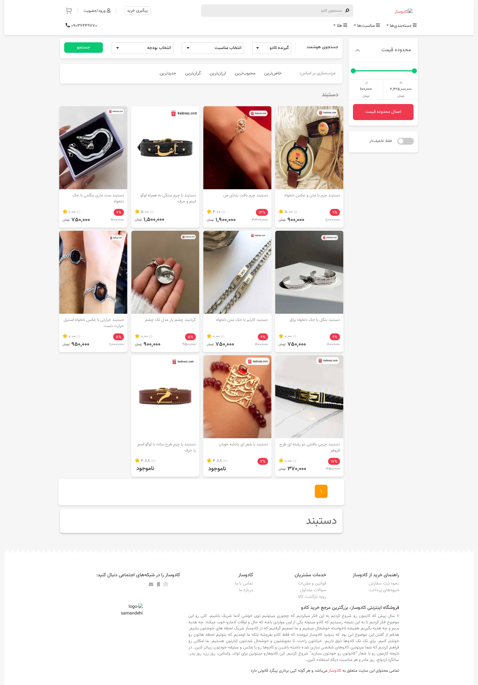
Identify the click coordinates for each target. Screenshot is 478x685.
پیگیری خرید (137, 10)
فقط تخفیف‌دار (380, 141)
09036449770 (83, 25)
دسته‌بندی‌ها (401, 25)
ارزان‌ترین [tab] (218, 73)
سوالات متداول (313, 590)
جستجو (83, 47)
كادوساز (334, 670)
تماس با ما (244, 583)
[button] (72, 10)
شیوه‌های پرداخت (383, 590)
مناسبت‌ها (366, 25)
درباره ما (246, 590)
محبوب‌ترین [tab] (245, 73)
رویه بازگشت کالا (312, 596)
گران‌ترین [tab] (193, 73)
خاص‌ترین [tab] (273, 73)
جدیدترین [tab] (168, 73)
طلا (339, 25)
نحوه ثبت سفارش (383, 583)
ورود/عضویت (95, 10)
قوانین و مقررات (312, 583)
